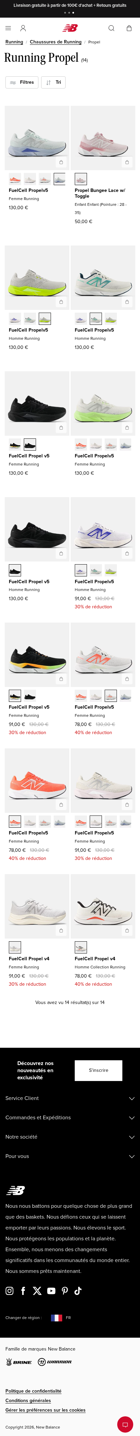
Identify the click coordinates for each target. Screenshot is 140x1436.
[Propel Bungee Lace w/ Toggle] (127, 162)
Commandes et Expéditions (38, 1117)
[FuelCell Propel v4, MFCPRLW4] (81, 948)
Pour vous (17, 1156)
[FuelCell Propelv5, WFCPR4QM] (60, 180)
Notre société (21, 1137)
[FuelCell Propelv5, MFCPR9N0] (45, 319)
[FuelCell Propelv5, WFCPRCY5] (45, 180)
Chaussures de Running (56, 42)
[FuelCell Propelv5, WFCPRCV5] (15, 180)
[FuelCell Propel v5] (61, 427)
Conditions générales (28, 1400)
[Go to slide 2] (70, 13)
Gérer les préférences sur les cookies (45, 1410)
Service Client (22, 1098)
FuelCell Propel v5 (29, 456)
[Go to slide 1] (66, 13)
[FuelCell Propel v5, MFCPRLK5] (15, 571)
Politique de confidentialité (33, 1391)
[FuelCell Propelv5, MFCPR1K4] (30, 319)
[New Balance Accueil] (70, 28)
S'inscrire (98, 1070)
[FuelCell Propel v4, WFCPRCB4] (15, 948)
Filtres (25, 82)
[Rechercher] (111, 28)
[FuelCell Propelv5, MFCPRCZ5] (15, 319)
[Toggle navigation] (8, 28)
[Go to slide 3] (74, 13)
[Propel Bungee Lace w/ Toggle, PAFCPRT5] (81, 180)
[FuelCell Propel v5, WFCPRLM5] (15, 445)
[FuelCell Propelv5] (61, 162)
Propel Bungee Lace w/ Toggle (100, 193)
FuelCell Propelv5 (28, 190)
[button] (23, 28)
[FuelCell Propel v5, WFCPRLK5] (30, 445)
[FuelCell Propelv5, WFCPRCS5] (30, 180)
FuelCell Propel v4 (29, 959)
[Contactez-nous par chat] (125, 1424)
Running (14, 42)
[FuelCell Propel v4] (61, 930)
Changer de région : (23, 1317)
